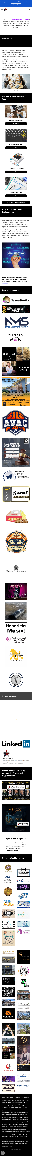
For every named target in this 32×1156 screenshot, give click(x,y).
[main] (16, 23)
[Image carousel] (16, 82)
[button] (2, 9)
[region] (16, 3)
